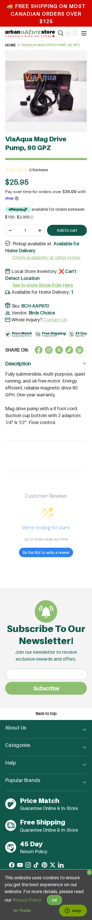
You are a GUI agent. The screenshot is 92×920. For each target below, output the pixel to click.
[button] (67, 33)
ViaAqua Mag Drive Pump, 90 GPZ (50, 45)
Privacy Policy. (27, 900)
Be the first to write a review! (46, 552)
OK (54, 900)
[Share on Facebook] (38, 350)
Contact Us (55, 319)
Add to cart (67, 230)
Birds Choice (42, 312)
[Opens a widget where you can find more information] (73, 911)
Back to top (46, 713)
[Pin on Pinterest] (79, 350)
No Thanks (22, 910)
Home (10, 45)
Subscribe (46, 688)
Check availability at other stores (46, 257)
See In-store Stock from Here (42, 285)
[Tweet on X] (49, 350)
